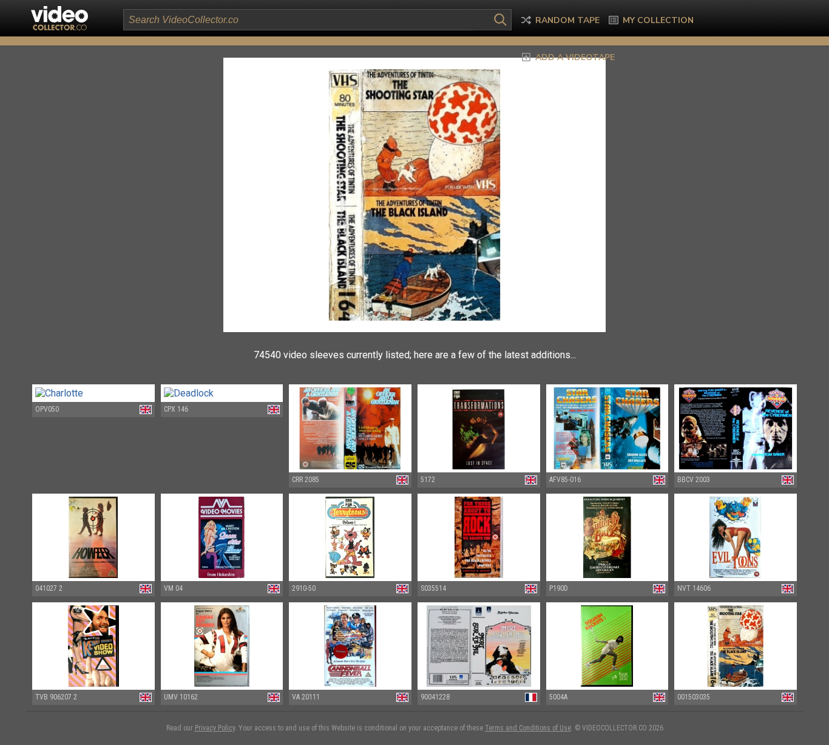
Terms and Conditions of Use (528, 728)
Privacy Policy (215, 728)
